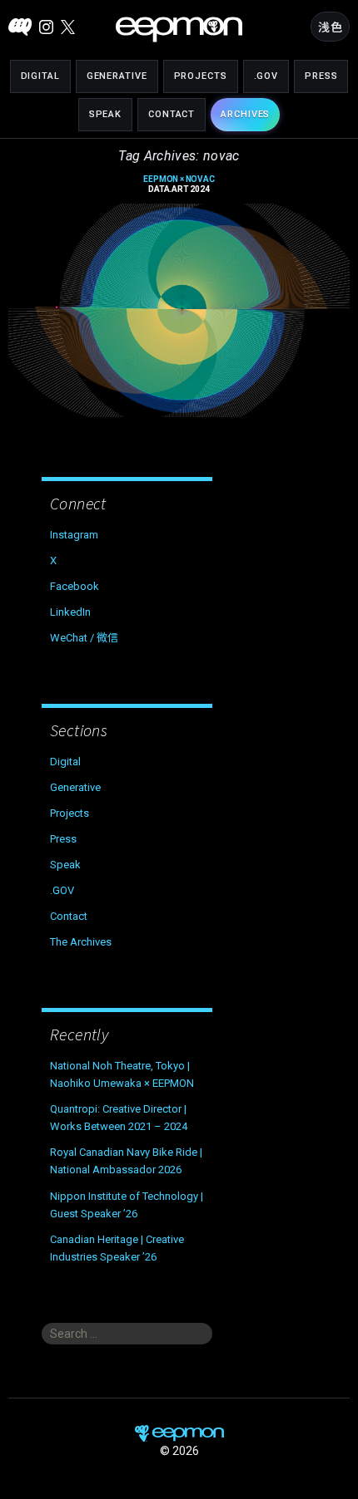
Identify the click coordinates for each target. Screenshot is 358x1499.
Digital (40, 76)
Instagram (74, 534)
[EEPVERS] (20, 27)
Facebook (74, 586)
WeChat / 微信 (84, 638)
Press (321, 76)
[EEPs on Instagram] (46, 27)
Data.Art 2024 (178, 184)
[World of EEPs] (179, 29)
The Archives (81, 942)
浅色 (330, 27)
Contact (171, 114)
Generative (117, 76)
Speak (105, 114)
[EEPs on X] (68, 27)
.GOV (266, 76)
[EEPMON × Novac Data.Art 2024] (179, 310)
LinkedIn (70, 612)
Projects (200, 76)
